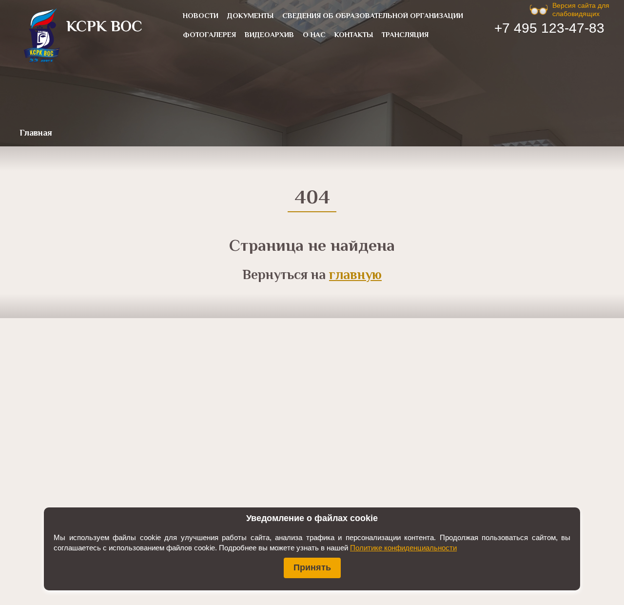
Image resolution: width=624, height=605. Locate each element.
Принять (312, 567)
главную (355, 275)
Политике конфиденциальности (403, 548)
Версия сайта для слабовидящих (580, 9)
